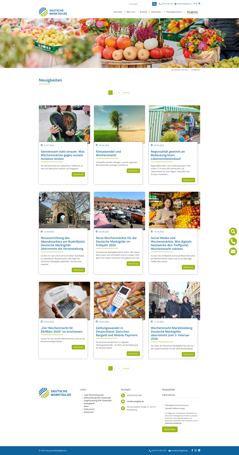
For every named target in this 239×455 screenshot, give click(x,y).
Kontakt (143, 12)
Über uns (130, 12)
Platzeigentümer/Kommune (177, 405)
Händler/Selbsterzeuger (175, 408)
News (86, 406)
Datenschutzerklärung (173, 423)
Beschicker (156, 12)
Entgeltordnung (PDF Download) (97, 400)
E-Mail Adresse (168, 395)
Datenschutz (89, 409)
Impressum (89, 412)
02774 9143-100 (167, 4)
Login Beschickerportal (93, 395)
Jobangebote (89, 403)
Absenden (170, 429)
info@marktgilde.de (184, 4)
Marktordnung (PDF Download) (97, 397)
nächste (126, 92)
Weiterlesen (78, 174)
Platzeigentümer (174, 12)
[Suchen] (154, 4)
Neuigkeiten (192, 12)
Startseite (118, 12)
